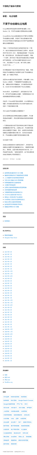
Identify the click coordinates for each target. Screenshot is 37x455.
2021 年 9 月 (8, 307)
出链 (12, 418)
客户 (19, 422)
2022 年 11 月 (8, 274)
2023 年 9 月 (8, 252)
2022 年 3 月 (8, 293)
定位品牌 (6, 422)
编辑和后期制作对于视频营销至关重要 (16, 175)
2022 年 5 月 (8, 288)
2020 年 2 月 (8, 353)
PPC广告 (20, 404)
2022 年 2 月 (8, 295)
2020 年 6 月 (8, 344)
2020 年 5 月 (8, 346)
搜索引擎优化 (27, 422)
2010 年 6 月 (8, 356)
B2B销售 (6, 400)
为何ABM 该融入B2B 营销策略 (14, 180)
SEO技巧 (14, 408)
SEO (26, 404)
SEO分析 (6, 408)
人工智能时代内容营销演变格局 (14, 178)
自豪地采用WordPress (19, 451)
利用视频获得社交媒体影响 (13, 182)
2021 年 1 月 (8, 327)
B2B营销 (24, 397)
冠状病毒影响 (18, 415)
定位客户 (14, 422)
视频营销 (14, 440)
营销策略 (28, 437)
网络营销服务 (9, 235)
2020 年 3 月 (8, 351)
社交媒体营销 (8, 433)
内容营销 (24, 411)
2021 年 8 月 (8, 310)
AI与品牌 (6, 397)
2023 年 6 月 (8, 257)
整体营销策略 (25, 426)
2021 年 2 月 (8, 324)
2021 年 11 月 (8, 303)
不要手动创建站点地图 (15, 23)
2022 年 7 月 (8, 283)
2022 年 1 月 (8, 298)
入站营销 (6, 411)
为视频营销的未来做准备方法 (13, 192)
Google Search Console (25, 400)
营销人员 (21, 437)
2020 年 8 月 (8, 339)
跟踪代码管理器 (23, 440)
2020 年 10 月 (8, 334)
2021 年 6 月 (8, 315)
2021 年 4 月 (8, 319)
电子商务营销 (15, 429)
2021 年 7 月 (8, 312)
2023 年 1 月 (8, 269)
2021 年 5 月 (8, 317)
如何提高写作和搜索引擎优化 (13, 204)
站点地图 (18, 159)
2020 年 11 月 (8, 332)
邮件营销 (6, 444)
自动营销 (14, 437)
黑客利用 (14, 444)
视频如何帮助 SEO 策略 (12, 207)
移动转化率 (17, 433)
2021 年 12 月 (8, 300)
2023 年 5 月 (8, 259)
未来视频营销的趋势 (11, 190)
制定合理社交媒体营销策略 (13, 202)
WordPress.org (9, 382)
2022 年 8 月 (8, 281)
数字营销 (6, 426)
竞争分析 (25, 433)
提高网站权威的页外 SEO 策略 (14, 173)
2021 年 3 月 (8, 322)
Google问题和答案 (9, 404)
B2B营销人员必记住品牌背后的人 (15, 199)
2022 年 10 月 (8, 276)
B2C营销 (13, 400)
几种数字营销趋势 (10, 185)
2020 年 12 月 (8, 329)
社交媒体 (24, 429)
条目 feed (7, 377)
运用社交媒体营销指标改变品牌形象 (16, 187)
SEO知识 (12, 159)
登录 (6, 375)
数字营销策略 (15, 426)
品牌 (17, 418)
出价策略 (6, 418)
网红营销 (6, 437)
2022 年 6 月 (8, 286)
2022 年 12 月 (8, 271)
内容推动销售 (15, 411)
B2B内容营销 (15, 397)
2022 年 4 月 (8, 290)
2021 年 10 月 (8, 305)
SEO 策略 (22, 408)
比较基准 (6, 429)
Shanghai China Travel (11, 238)
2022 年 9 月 (8, 278)
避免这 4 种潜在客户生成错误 (13, 197)
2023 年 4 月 (8, 261)
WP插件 (29, 408)
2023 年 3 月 (8, 264)
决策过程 (27, 415)
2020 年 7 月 (8, 341)
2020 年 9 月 (8, 336)
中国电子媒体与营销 (12, 6)
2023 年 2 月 (8, 266)
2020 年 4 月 (8, 348)
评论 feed (7, 380)
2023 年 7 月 (8, 254)
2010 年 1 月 (8, 361)
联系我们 (7, 221)
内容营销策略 (8, 415)
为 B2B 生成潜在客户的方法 (13, 195)
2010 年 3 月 (8, 358)
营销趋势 (6, 440)
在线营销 (23, 418)
